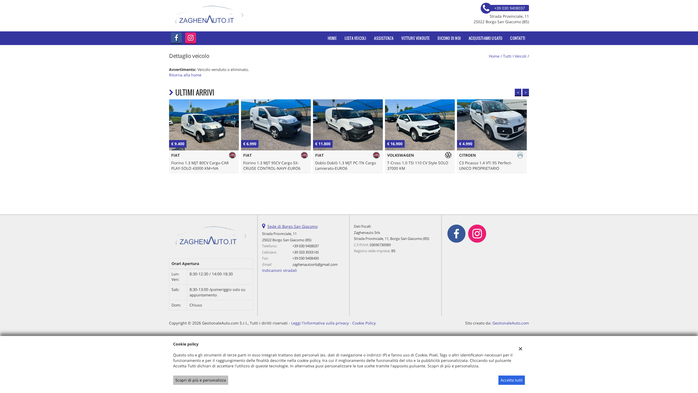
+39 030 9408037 (305, 245)
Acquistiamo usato (485, 38)
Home (332, 38)
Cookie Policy (364, 323)
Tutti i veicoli (514, 56)
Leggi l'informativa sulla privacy (320, 323)
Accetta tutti (512, 380)
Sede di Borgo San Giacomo (292, 226)
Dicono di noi (449, 38)
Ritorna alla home (185, 75)
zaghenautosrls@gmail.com (314, 264)
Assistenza (383, 38)
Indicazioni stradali (279, 270)
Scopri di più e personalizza (200, 380)
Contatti (517, 38)
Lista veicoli (355, 38)
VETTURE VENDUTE (415, 38)
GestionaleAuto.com (510, 323)
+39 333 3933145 (305, 252)
